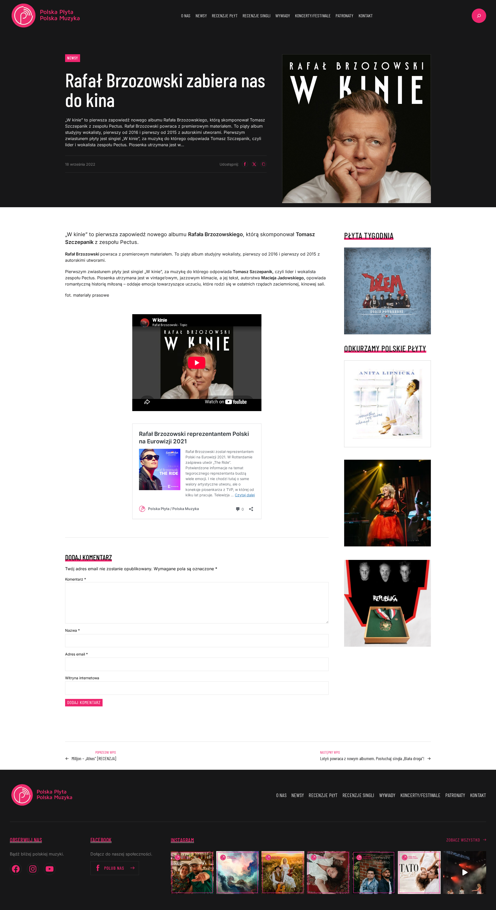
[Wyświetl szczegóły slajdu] (387, 503)
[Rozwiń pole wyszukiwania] (479, 16)
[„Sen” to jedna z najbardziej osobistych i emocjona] (237, 872)
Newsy (72, 57)
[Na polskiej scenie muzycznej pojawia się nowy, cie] (328, 872)
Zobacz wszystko (463, 840)
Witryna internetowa (82, 678)
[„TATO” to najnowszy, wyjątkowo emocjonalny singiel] (419, 872)
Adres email (76, 654)
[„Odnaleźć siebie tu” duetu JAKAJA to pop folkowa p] (282, 872)
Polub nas (114, 868)
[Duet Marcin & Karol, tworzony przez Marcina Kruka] (373, 872)
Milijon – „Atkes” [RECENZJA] (94, 758)
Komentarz (75, 579)
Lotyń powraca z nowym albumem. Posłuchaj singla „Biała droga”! (372, 758)
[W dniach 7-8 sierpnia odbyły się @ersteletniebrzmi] (464, 872)
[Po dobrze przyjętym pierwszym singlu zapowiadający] (192, 872)
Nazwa (72, 630)
